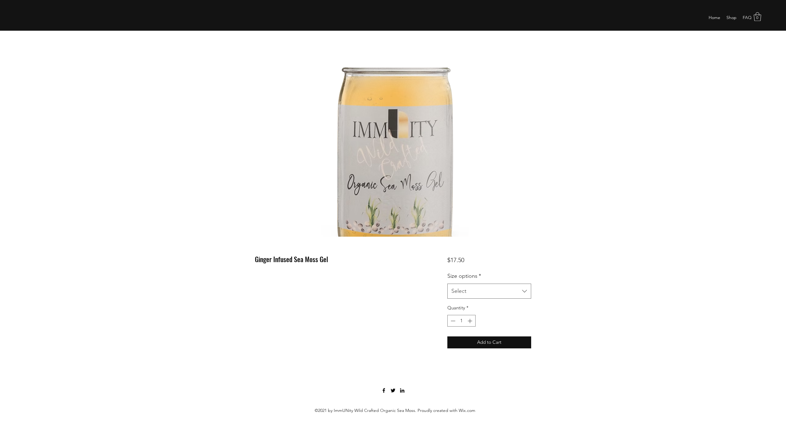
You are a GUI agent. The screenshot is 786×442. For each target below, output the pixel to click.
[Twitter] (393, 390)
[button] (757, 16)
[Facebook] (384, 390)
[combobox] (489, 291)
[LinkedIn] (402, 390)
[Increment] (470, 321)
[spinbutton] (461, 321)
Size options (464, 276)
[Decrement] (452, 321)
